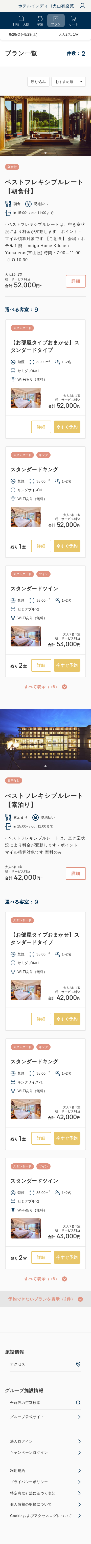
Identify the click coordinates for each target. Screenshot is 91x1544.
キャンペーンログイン (29, 1452)
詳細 (76, 281)
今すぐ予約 (67, 427)
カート (73, 24)
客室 (40, 24)
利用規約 (17, 1471)
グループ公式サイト (27, 1417)
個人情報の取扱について (31, 1504)
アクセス (17, 1364)
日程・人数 (21, 24)
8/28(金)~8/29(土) (23, 34)
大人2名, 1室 (68, 34)
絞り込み (38, 82)
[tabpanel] (45, 126)
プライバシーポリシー (29, 1482)
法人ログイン (21, 1441)
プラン (56, 24)
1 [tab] (45, 153)
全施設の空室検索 (25, 1403)
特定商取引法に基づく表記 (33, 1493)
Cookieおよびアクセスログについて (41, 1516)
